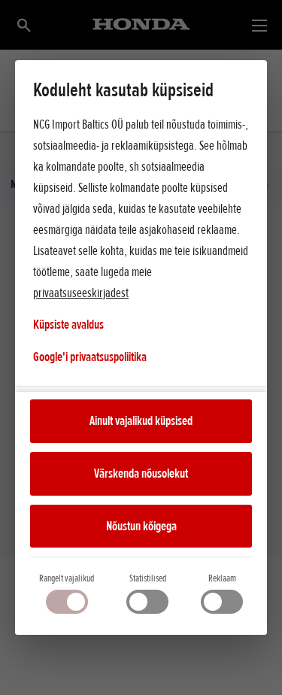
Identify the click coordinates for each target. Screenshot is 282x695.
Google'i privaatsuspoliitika (90, 356)
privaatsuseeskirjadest (81, 292)
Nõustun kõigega (141, 525)
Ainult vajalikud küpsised (141, 420)
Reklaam (222, 578)
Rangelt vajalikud (66, 578)
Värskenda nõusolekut (141, 473)
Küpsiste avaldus (68, 324)
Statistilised (147, 578)
